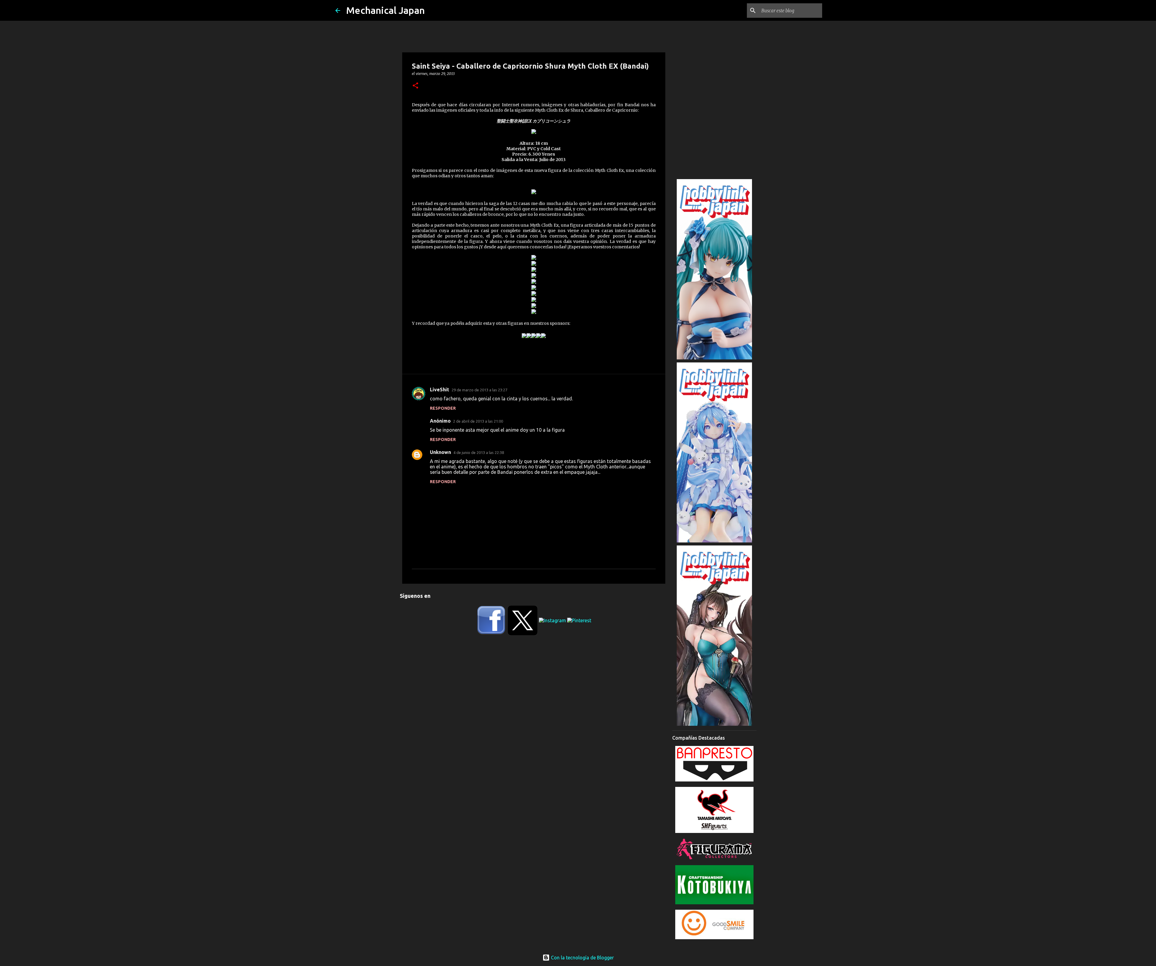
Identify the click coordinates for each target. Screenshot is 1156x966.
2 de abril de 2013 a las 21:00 (478, 421)
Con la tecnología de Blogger (582, 957)
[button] (415, 86)
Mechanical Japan (385, 10)
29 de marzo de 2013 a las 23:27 (479, 390)
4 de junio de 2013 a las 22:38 (478, 452)
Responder (443, 408)
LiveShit (439, 389)
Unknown (440, 452)
